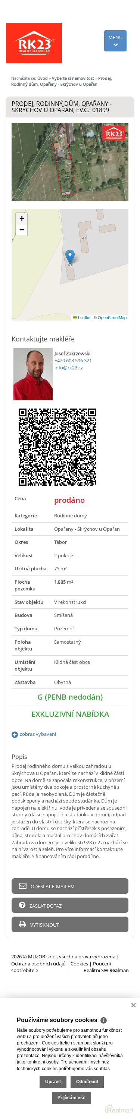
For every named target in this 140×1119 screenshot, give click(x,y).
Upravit (53, 1081)
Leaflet (83, 317)
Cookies (79, 963)
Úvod (42, 78)
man (119, 970)
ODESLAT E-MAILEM (52, 886)
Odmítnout (87, 1081)
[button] (70, 257)
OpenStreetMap (112, 317)
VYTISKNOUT (44, 924)
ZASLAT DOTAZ (45, 905)
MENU (115, 37)
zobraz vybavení (38, 734)
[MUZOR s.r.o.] (34, 42)
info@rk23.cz (69, 367)
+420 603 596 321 (73, 360)
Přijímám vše (71, 1097)
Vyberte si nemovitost (73, 78)
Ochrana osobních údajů (38, 963)
